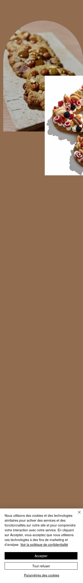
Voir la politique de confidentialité (44, 544)
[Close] (76, 514)
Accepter (41, 555)
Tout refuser (41, 566)
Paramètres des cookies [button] (41, 575)
